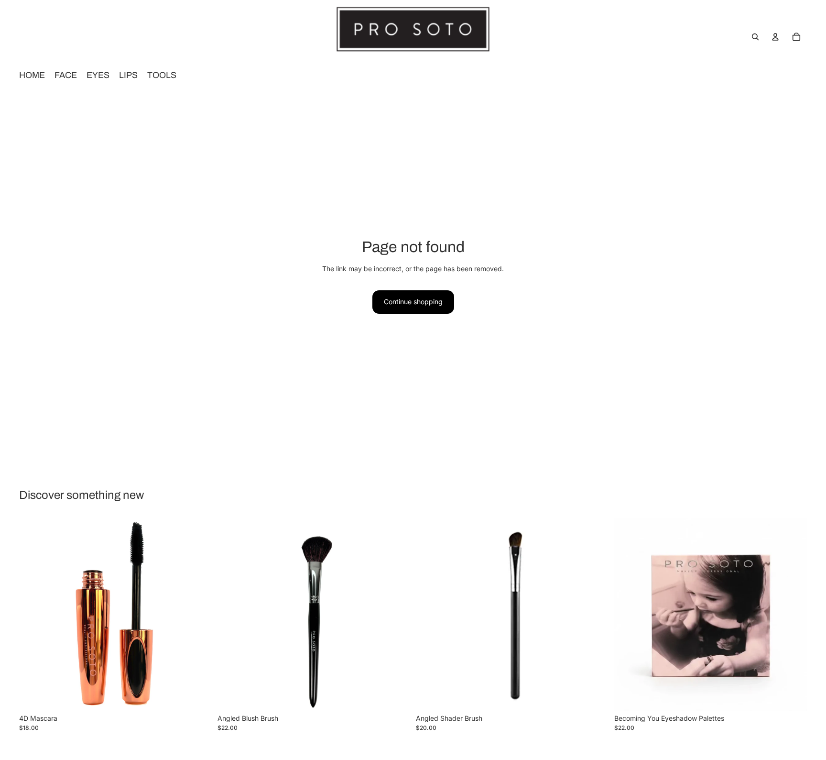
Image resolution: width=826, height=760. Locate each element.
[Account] (775, 36)
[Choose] (792, 696)
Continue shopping (413, 301)
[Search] (755, 36)
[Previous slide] (628, 614)
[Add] (197, 696)
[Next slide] (792, 614)
